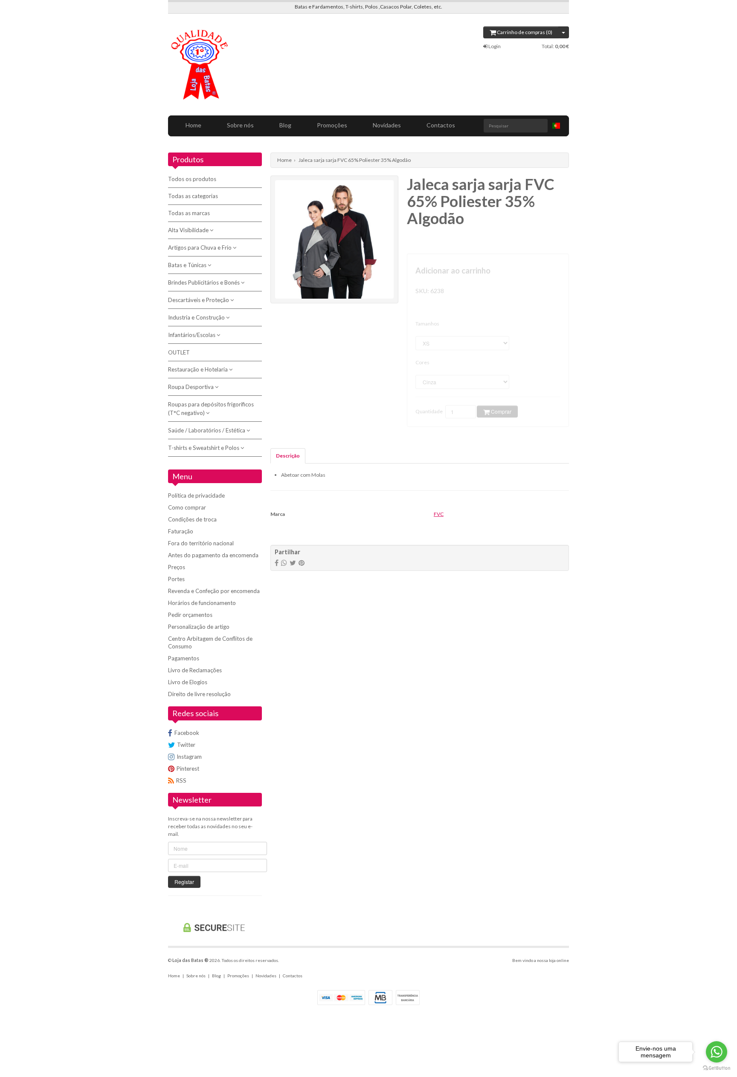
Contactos (441, 125)
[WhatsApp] (284, 562)
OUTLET (179, 352)
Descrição (288, 455)
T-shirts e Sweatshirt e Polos (204, 447)
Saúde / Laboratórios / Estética (207, 430)
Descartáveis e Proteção (199, 300)
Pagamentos (183, 658)
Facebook (186, 732)
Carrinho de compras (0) (524, 32)
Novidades (387, 125)
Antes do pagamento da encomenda (213, 555)
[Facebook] (277, 562)
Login (494, 46)
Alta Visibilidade (189, 230)
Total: (555, 46)
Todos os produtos (192, 179)
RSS (181, 780)
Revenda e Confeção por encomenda (214, 590)
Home (193, 125)
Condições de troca (192, 519)
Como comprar (187, 507)
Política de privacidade (196, 495)
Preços (176, 567)
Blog (285, 125)
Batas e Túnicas (188, 265)
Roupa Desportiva (191, 386)
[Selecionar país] (556, 125)
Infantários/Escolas (192, 334)
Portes (176, 579)
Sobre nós (240, 125)
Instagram (189, 756)
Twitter (186, 744)
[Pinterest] (302, 562)
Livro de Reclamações (195, 670)
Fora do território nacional (201, 543)
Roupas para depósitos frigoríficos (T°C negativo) (211, 408)
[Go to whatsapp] (716, 1052)
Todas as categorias (193, 196)
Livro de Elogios (187, 682)
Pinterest (188, 768)
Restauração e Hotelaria (198, 369)
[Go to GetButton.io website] (716, 1068)
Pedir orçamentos (190, 614)
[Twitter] (293, 562)
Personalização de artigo (198, 626)
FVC (439, 514)
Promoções (332, 125)
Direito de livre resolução (199, 694)
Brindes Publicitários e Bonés (204, 282)
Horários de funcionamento (202, 602)
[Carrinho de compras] (563, 32)
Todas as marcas (189, 213)
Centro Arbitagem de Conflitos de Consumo (210, 642)
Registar (184, 881)
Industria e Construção (197, 317)
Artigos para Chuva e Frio (200, 247)
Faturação (180, 531)
